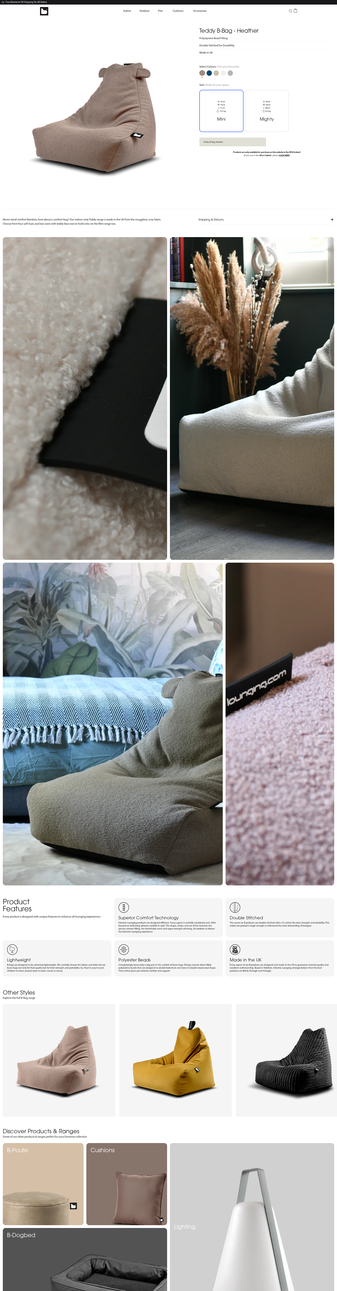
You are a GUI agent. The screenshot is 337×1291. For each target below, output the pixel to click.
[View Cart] (295, 10)
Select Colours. (219, 66)
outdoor (145, 10)
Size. (214, 85)
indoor (127, 10)
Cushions (178, 10)
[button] (127, 10)
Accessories (200, 10)
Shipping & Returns (211, 219)
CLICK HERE (284, 155)
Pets (160, 10)
